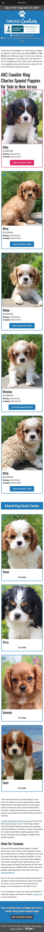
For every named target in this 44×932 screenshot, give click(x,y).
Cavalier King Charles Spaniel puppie (15, 821)
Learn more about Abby (22, 162)
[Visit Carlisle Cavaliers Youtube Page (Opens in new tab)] (31, 929)
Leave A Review (16, 929)
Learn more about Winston (22, 407)
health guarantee (7, 872)
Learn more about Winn (22, 244)
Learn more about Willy (22, 489)
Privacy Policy (36, 926)
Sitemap (26, 926)
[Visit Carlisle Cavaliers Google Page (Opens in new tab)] (28, 929)
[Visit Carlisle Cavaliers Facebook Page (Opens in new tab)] (26, 929)
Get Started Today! (22, 917)
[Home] (22, 23)
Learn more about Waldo (22, 325)
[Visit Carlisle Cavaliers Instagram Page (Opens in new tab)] (33, 929)
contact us (38, 894)
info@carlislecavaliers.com (23, 35)
